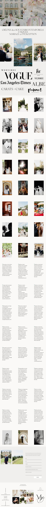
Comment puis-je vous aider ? (28, 472)
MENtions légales (40, 490)
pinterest (7, 500)
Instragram (4, 500)
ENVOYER (38, 477)
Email (26, 461)
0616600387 (5, 497)
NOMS (26, 458)
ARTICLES (40, 489)
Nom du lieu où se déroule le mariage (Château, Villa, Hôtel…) (31, 469)
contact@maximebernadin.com (5, 494)
